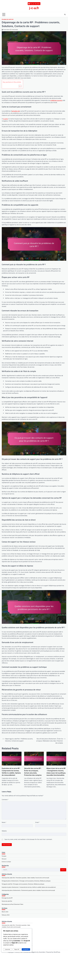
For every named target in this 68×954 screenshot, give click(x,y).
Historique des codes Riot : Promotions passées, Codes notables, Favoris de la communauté (25, 878)
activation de (15, 111)
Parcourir (4, 859)
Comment (5, 799)
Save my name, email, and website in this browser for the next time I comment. (28, 839)
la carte (5, 119)
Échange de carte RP (7, 19)
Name (4, 822)
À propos (4, 856)
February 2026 (5, 915)
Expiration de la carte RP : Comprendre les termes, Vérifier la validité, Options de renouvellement (11, 771)
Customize (7, 949)
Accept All (25, 949)
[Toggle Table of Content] (19, 86)
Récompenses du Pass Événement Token (12, 904)
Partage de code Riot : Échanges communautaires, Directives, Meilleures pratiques (23, 884)
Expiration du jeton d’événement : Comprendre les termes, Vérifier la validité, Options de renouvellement (29, 887)
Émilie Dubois (6, 29)
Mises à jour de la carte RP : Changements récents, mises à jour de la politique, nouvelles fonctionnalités (56, 771)
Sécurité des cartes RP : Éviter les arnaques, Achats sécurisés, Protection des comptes (33, 771)
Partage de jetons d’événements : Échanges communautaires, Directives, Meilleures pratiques (26, 881)
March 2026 (5, 912)
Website (4, 831)
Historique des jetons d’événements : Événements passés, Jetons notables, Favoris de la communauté (28, 890)
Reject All (16, 949)
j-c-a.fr (34, 7)
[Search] (65, 14)
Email (37, 822)
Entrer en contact (6, 862)
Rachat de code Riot (7, 901)
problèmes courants (56, 100)
